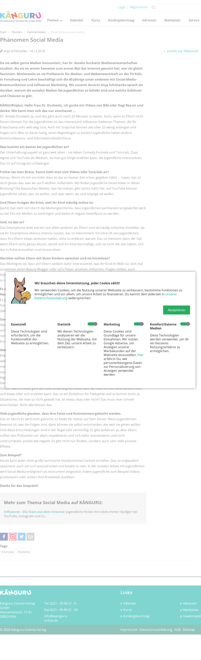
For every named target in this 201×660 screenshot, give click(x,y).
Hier (140, 355)
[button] (176, 310)
